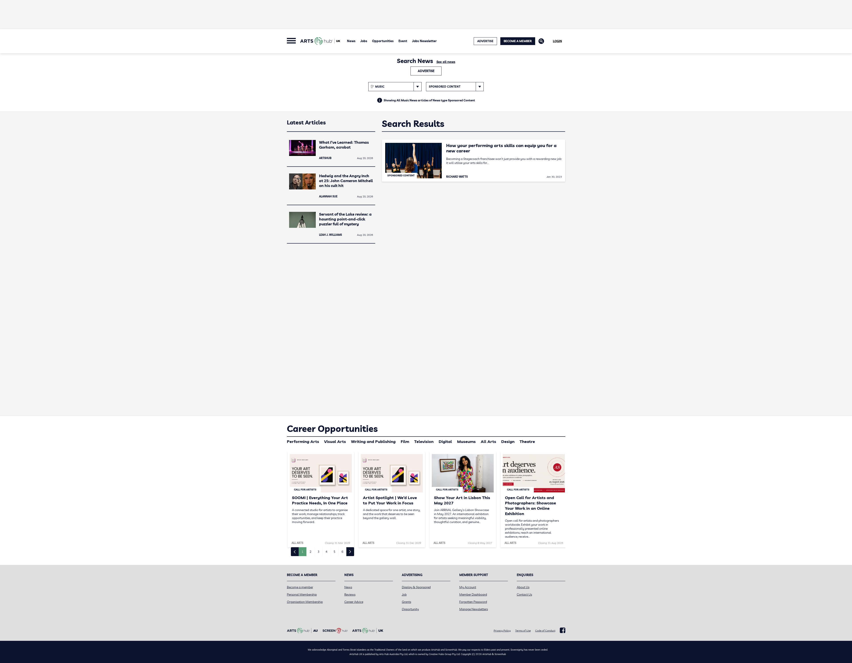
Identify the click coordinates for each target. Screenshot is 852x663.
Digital (445, 441)
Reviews (349, 594)
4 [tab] (326, 552)
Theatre (527, 441)
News (351, 41)
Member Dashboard (473, 594)
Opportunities (383, 41)
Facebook (562, 630)
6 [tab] (342, 552)
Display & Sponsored (416, 587)
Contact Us (524, 594)
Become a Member (518, 41)
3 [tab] (318, 552)
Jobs (363, 41)
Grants (406, 602)
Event (402, 41)
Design (508, 441)
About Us (523, 587)
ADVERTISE (485, 41)
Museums (466, 441)
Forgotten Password (473, 602)
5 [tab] (334, 552)
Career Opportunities (332, 428)
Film (405, 441)
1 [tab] (302, 552)
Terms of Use (523, 630)
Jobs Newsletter (424, 41)
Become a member (300, 587)
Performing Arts (303, 441)
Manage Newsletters (473, 609)
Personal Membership (302, 594)
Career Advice (353, 602)
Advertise (426, 71)
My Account (467, 587)
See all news (445, 62)
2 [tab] (310, 552)
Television (424, 441)
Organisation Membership (305, 602)
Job (404, 594)
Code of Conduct (545, 630)
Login (557, 41)
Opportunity (410, 609)
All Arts (488, 441)
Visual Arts (335, 441)
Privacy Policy (502, 630)
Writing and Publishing (373, 441)
